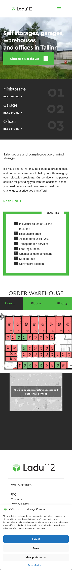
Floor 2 (36, 303)
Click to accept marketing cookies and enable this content (36, 392)
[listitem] (68, 325)
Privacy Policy (34, 565)
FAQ (13, 494)
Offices (9, 121)
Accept (36, 538)
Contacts (16, 499)
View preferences (36, 557)
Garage (10, 105)
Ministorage (14, 89)
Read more (11, 96)
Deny (36, 548)
